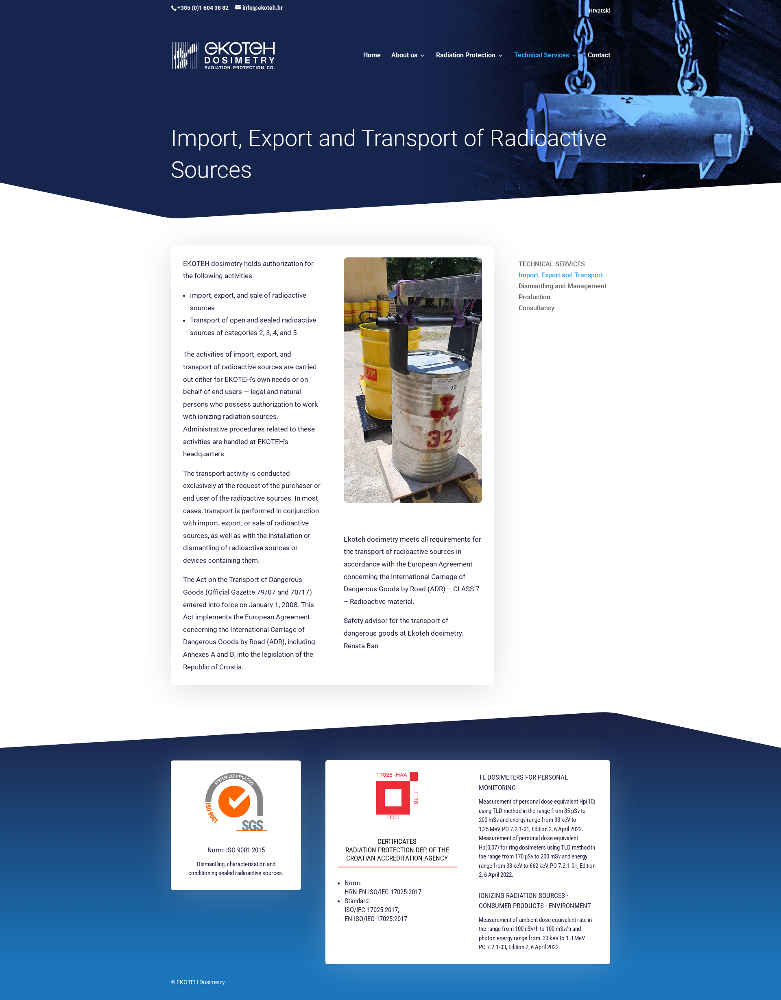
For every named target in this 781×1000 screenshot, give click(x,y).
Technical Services (541, 55)
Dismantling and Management (562, 286)
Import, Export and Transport (561, 275)
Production (534, 297)
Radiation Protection (465, 55)
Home (372, 55)
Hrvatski (599, 10)
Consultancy (536, 308)
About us (404, 55)
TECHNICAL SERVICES (552, 264)
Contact (599, 55)
